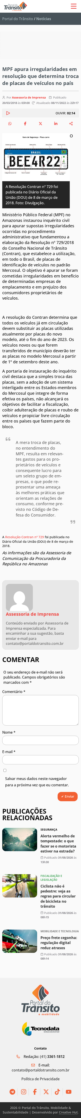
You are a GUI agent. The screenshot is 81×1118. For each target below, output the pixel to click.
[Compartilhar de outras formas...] (71, 123)
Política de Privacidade (40, 1078)
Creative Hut (68, 1112)
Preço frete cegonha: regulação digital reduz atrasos (58, 942)
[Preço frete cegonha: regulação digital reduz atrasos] (19, 941)
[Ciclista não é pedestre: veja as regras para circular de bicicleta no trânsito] (19, 885)
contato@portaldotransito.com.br (41, 1070)
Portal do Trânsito (17, 18)
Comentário (13, 691)
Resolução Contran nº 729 (24, 537)
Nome (9, 732)
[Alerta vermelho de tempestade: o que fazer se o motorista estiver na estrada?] (19, 839)
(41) (52, 1056)
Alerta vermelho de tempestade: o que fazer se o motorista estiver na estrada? (58, 844)
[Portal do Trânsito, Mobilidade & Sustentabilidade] (40, 1000)
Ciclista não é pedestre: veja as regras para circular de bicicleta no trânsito (58, 896)
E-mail (9, 751)
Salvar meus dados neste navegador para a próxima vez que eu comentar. (37, 782)
